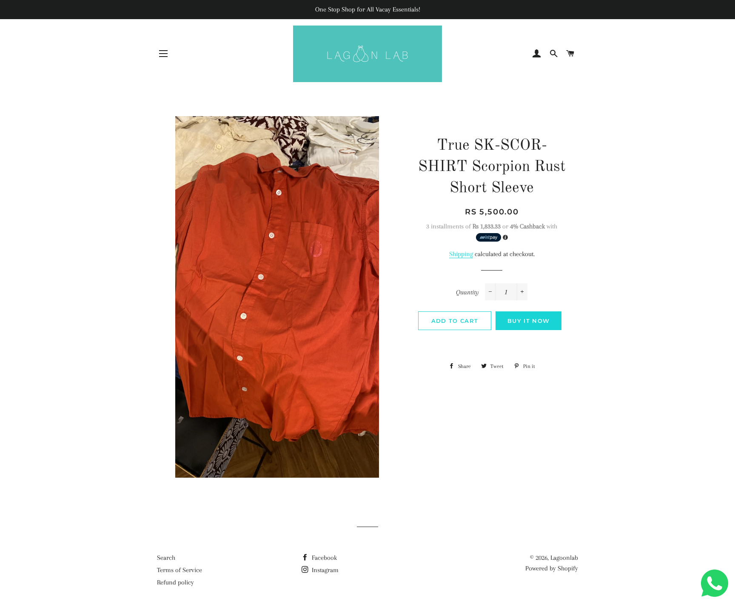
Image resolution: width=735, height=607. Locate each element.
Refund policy (175, 582)
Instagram (324, 570)
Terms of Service (179, 570)
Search (166, 557)
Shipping (461, 254)
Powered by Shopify (551, 568)
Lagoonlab (564, 557)
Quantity (467, 292)
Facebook (323, 557)
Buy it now (528, 320)
